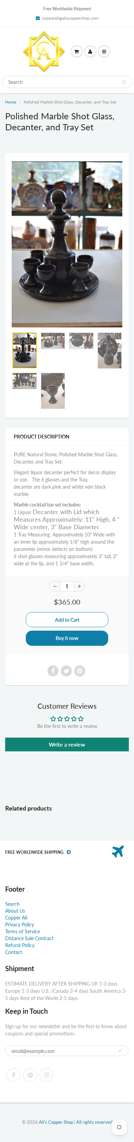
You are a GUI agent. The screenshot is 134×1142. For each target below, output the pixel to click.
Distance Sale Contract (29, 938)
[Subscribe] (120, 1050)
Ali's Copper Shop (56, 1122)
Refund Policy (19, 945)
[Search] (124, 82)
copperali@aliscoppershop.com (70, 18)
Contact (13, 952)
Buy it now (67, 638)
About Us (15, 911)
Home (10, 102)
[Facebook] (13, 1075)
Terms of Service (22, 931)
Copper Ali (16, 918)
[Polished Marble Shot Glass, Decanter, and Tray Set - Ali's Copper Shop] (67, 244)
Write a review (67, 744)
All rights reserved (94, 1122)
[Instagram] (46, 1075)
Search (12, 904)
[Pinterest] (30, 1075)
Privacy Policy (19, 924)
